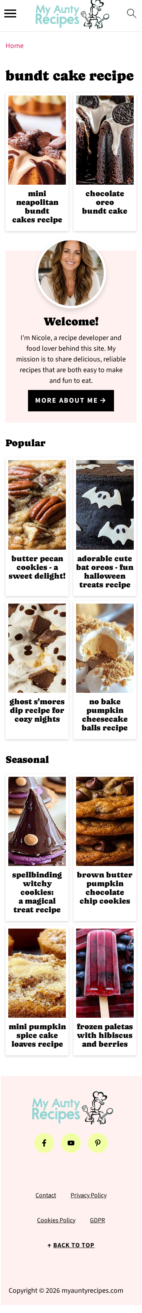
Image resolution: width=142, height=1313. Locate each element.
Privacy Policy (88, 1195)
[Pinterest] (98, 1143)
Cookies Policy (56, 1220)
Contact (46, 1195)
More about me (66, 400)
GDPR (97, 1220)
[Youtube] (71, 1143)
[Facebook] (44, 1143)
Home (15, 46)
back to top (74, 1245)
